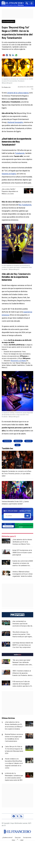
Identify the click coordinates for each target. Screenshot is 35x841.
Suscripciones (27, 837)
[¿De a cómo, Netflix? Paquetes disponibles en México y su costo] (28, 190)
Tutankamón (20, 153)
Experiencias (18, 441)
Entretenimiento (8, 21)
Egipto (17, 445)
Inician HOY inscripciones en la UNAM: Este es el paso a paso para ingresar (22, 553)
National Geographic (15, 122)
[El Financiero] (12, 3)
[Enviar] (27, 516)
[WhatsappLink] (17, 525)
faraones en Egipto (9, 174)
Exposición (28, 441)
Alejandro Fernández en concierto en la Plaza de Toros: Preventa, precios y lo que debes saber (16, 474)
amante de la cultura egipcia (18, 93)
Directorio (18, 837)
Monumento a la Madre (18, 361)
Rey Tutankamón (25, 205)
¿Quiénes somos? (7, 837)
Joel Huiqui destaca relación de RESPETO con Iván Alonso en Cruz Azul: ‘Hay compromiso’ (23, 645)
